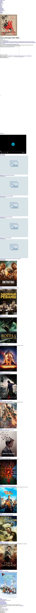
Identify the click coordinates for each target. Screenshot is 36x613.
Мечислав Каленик (6, 42)
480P (1, 154)
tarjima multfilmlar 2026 (3, 603)
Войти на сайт (2, 611)
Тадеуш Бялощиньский (32, 42)
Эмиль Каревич (11, 42)
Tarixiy (1, 11)
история (17, 44)
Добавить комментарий (3, 56)
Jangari (1, 6)
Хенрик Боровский (28, 41)
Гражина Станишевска (13, 41)
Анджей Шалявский (21, 41)
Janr (0, 3)
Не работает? (2, 133)
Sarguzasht (1, 9)
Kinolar (1, 1)
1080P (4, 154)
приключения (10, 44)
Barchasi (1, 4)
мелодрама (6, 44)
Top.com (2, 0)
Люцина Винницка (25, 42)
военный (14, 44)
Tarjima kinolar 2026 (3, 602)
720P (2, 154)
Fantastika (1, 12)
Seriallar (1, 2)
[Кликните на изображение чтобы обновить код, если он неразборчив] (20, 55)
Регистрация (4, 606)
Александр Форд (6, 40)
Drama (1, 7)
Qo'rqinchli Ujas (2, 10)
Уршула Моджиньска (6, 41)
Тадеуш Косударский (18, 42)
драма (3, 44)
